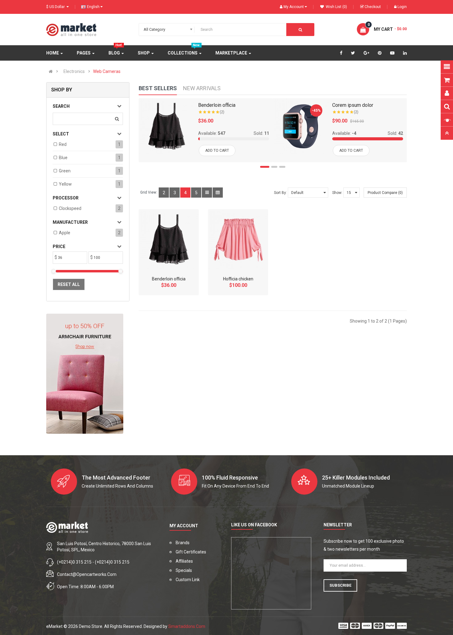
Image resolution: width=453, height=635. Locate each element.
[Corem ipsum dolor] (301, 126)
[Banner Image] (84, 374)
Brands (183, 542)
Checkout (373, 7)
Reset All (69, 284)
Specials (184, 570)
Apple (64, 232)
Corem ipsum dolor (352, 105)
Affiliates (184, 561)
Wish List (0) (336, 7)
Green (65, 170)
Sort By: (280, 193)
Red (63, 144)
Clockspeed (70, 208)
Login (402, 7)
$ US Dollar (56, 7)
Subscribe (340, 585)
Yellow (65, 184)
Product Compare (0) (385, 193)
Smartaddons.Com (186, 626)
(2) (222, 112)
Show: (337, 193)
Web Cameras (106, 71)
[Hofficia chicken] (238, 239)
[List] (207, 192)
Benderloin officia (216, 105)
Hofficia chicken (238, 278)
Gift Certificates (191, 551)
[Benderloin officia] (166, 126)
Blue (63, 157)
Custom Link (188, 579)
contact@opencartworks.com (86, 574)
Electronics (74, 71)
